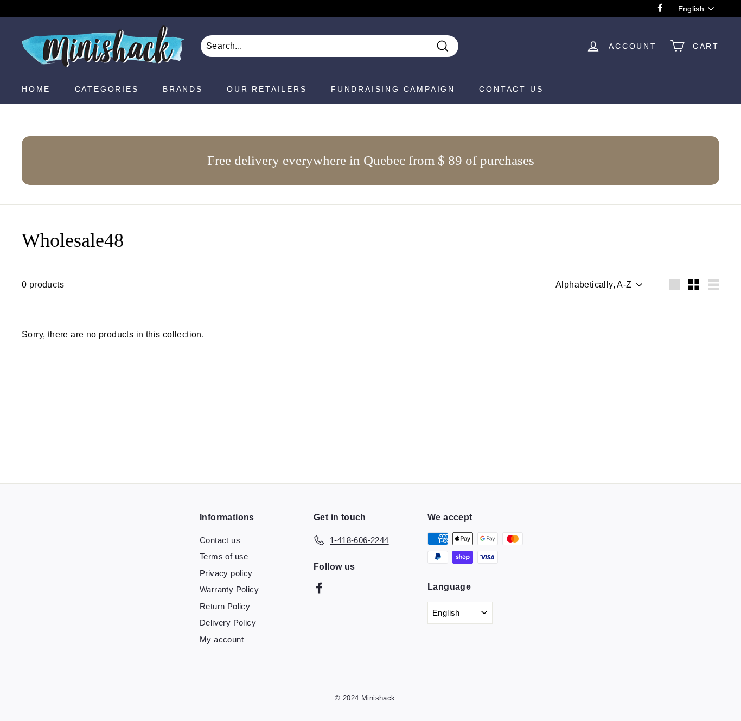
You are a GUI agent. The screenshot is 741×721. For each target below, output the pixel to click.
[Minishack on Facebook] (319, 588)
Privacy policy (226, 573)
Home (36, 89)
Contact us (220, 540)
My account (222, 639)
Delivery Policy (228, 622)
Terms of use (224, 556)
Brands (183, 89)
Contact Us (511, 89)
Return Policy (225, 606)
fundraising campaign (393, 89)
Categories (107, 89)
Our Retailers (266, 89)
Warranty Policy (229, 589)
